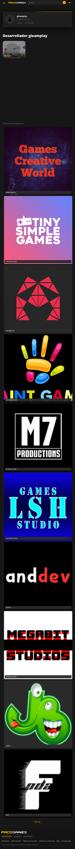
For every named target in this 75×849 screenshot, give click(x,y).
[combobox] (46, 2)
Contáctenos (5, 841)
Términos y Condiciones (47, 841)
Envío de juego (66, 841)
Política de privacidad (30, 841)
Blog (58, 841)
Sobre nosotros (16, 841)
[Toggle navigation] (4, 3)
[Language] (70, 3)
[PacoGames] (14, 832)
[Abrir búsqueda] (64, 2)
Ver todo (37, 822)
